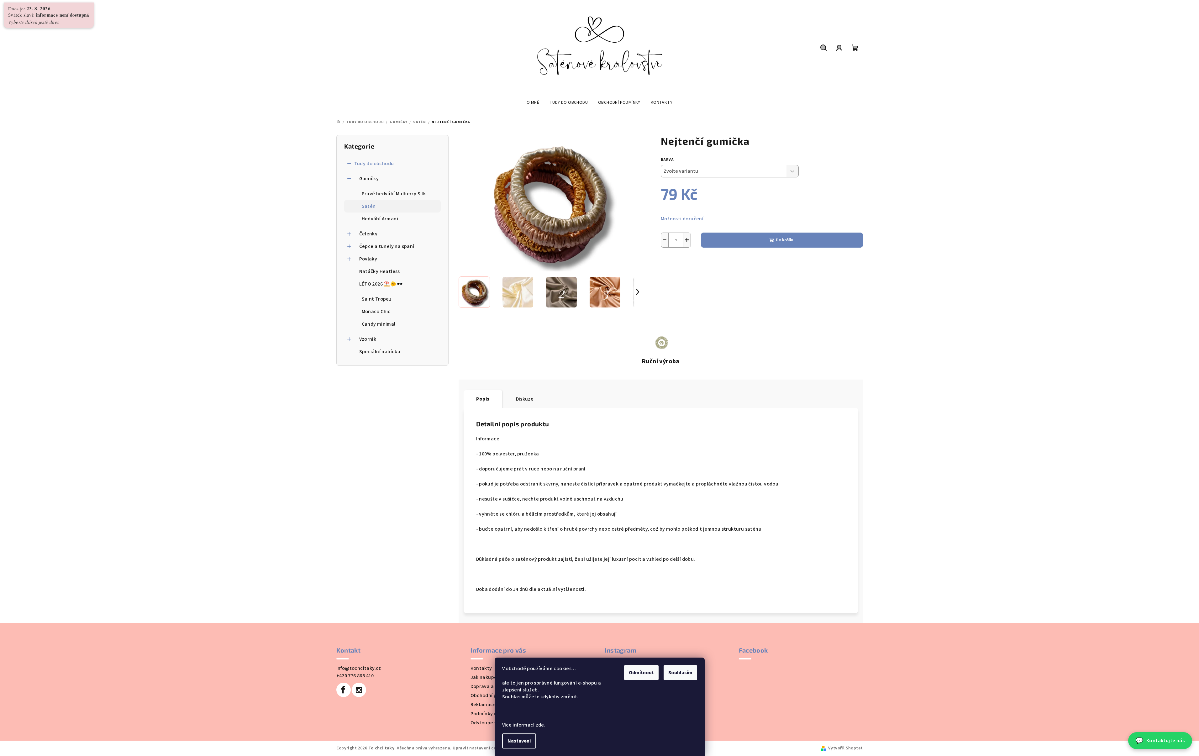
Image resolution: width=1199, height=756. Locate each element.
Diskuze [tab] (525, 399)
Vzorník (367, 339)
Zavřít (715, 269)
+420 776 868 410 (355, 675)
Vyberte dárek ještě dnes (33, 22)
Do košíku (785, 240)
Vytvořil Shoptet (845, 748)
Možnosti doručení (682, 218)
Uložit (672, 269)
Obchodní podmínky (494, 695)
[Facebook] (343, 690)
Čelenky (368, 233)
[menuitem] (533, 102)
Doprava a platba (490, 686)
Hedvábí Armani (380, 218)
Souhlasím (680, 672)
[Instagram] (359, 690)
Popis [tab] (483, 399)
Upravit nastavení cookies (480, 748)
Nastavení (519, 741)
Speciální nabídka (380, 351)
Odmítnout (641, 672)
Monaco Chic (376, 311)
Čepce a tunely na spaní (386, 246)
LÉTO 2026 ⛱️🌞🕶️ (381, 284)
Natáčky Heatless (379, 271)
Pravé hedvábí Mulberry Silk (394, 193)
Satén (369, 206)
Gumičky (369, 178)
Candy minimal (379, 324)
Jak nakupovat (488, 677)
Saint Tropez (377, 299)
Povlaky (368, 258)
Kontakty (481, 668)
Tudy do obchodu (374, 163)
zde (540, 725)
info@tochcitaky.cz (358, 668)
